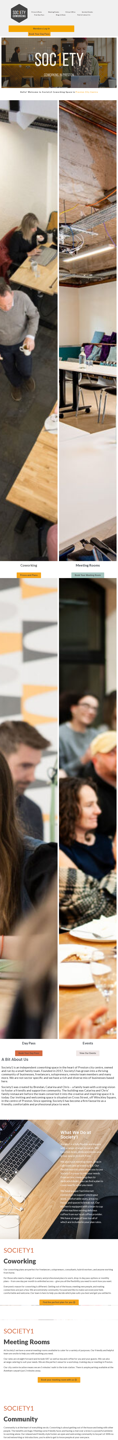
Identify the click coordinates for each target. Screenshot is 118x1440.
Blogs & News (61, 15)
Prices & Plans (37, 12)
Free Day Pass (39, 15)
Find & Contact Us (83, 15)
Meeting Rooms (53, 12)
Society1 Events (87, 12)
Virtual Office (70, 12)
